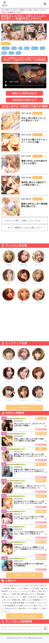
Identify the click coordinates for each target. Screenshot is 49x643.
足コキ (16, 606)
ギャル (14, 48)
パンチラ (29, 608)
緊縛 (21, 606)
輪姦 (22, 603)
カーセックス (28, 606)
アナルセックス (41, 603)
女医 (43, 608)
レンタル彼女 (30, 603)
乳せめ (7, 608)
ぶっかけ (29, 600)
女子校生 (36, 588)
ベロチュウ (32, 594)
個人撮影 (13, 603)
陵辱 (14, 594)
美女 (40, 591)
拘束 (38, 594)
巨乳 (20, 48)
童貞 (35, 606)
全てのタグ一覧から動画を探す (24, 616)
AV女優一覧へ (24, 407)
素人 (9, 588)
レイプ (9, 594)
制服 (25, 588)
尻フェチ (36, 597)
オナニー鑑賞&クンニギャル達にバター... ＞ (28, 227)
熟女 (5, 594)
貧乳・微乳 (21, 600)
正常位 (27, 48)
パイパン (19, 597)
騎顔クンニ (37, 608)
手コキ (32, 586)
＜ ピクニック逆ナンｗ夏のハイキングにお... (21, 221)
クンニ (11, 53)
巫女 (24, 608)
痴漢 (18, 603)
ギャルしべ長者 (16, 608)
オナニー (16, 591)
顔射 (5, 588)
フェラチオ (5, 48)
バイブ (8, 600)
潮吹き (13, 588)
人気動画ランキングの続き (24, 575)
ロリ (41, 600)
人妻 (41, 588)
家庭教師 (36, 600)
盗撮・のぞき (27, 597)
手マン (42, 48)
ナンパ (29, 588)
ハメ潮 (3, 606)
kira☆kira (34, 48)
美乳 (18, 594)
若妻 (22, 594)
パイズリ (20, 588)
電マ (6, 591)
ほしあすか (6, 43)
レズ (10, 591)
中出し (18, 53)
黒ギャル (35, 591)
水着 (25, 594)
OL (5, 600)
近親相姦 (10, 606)
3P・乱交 (39, 586)
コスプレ (11, 597)
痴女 (41, 597)
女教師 (14, 600)
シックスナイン (25, 591)
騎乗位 (4, 53)
